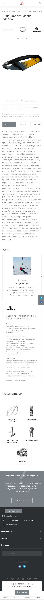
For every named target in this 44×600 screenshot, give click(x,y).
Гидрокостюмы (31, 440)
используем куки (23, 584)
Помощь (5, 545)
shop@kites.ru (11, 516)
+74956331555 (11, 524)
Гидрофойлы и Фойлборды (12, 441)
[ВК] (41, 302)
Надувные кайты (12, 421)
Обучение (22, 280)
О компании (6, 532)
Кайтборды (31, 420)
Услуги (4, 538)
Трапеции (22, 461)
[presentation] (41, 124)
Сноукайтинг (22, 283)
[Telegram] (41, 297)
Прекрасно (22, 592)
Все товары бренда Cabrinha (16, 380)
